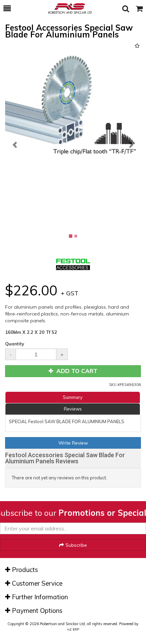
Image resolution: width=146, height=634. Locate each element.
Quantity (14, 343)
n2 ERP (73, 629)
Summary (73, 397)
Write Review (73, 443)
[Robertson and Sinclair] (66, 8)
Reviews (73, 409)
